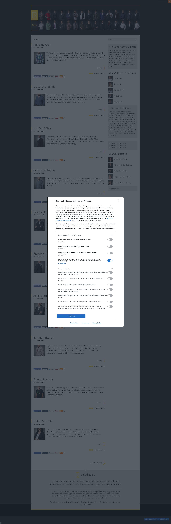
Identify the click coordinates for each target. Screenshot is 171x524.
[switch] (110, 239)
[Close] (120, 201)
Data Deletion (74, 323)
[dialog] (85, 262)
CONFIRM (71, 316)
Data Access (85, 323)
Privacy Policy (96, 323)
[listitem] (85, 235)
